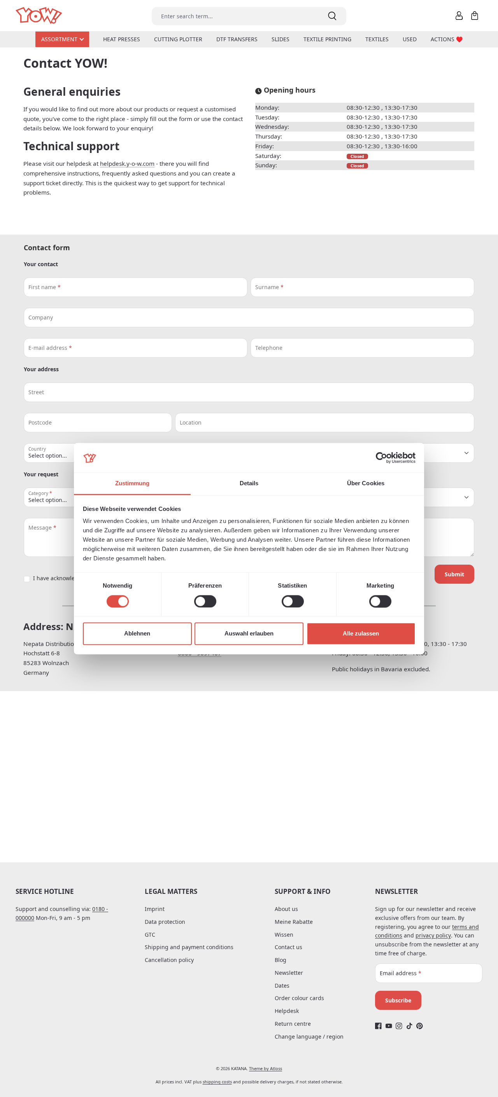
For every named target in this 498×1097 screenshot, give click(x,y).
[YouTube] (389, 1026)
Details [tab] (249, 483)
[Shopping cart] (474, 15)
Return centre (293, 1023)
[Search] (332, 16)
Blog (280, 960)
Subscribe (398, 1000)
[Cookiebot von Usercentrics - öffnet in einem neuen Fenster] (381, 457)
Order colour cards (299, 998)
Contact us (288, 947)
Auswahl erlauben (249, 633)
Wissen (284, 934)
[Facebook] (378, 1026)
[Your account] (459, 15)
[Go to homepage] (39, 16)
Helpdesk (287, 1011)
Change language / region (309, 1036)
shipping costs (217, 1082)
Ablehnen (137, 633)
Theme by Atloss (265, 1068)
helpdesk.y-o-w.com (127, 163)
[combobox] (235, 16)
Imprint (155, 909)
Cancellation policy (169, 960)
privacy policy (433, 935)
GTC (150, 934)
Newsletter (289, 972)
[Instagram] (399, 1026)
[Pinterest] (419, 1026)
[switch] (205, 601)
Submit (454, 574)
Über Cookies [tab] (365, 483)
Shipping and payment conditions (189, 947)
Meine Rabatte (294, 921)
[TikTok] (409, 1026)
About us (286, 909)
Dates (282, 985)
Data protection (165, 921)
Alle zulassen (361, 633)
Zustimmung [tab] (132, 483)
